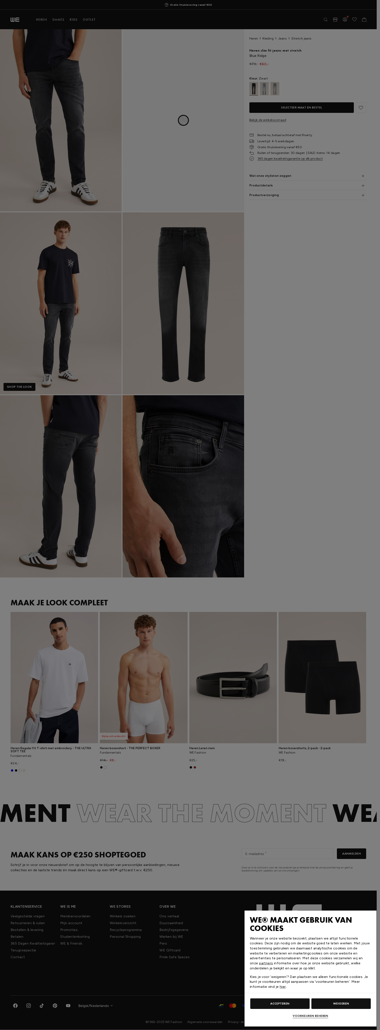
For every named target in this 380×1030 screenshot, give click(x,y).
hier (283, 987)
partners (266, 963)
